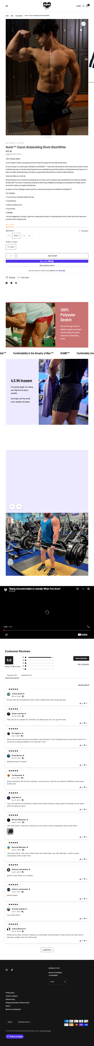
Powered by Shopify (45, 1031)
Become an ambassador (13, 1009)
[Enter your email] (64, 981)
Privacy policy (10, 992)
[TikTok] (13, 969)
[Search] (83, 6)
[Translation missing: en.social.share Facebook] (7, 283)
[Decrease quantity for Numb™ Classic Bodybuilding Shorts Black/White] (7, 255)
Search (8, 1006)
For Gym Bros (18, 15)
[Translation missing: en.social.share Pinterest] (16, 283)
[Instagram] (8, 969)
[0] (86, 6)
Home (7, 15)
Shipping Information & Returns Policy (17, 1002)
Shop (12, 15)
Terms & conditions (12, 996)
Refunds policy (10, 999)
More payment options (47, 265)
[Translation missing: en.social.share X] (11, 283)
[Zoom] (83, 24)
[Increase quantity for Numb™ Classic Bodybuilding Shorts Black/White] (14, 255)
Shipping (8, 154)
